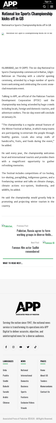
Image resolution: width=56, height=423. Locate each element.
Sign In (48, 1)
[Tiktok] (35, 347)
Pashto (6, 375)
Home (42, 370)
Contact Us (45, 391)
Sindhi (5, 380)
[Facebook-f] (6, 347)
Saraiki (6, 391)
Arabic (5, 397)
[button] (44, 6)
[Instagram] (13, 347)
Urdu (5, 370)
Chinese (6, 402)
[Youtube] (21, 347)
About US (44, 375)
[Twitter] (28, 347)
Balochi (6, 386)
